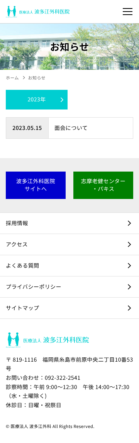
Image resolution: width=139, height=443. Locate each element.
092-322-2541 (62, 378)
